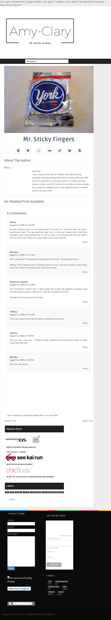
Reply (85, 242)
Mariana (14, 252)
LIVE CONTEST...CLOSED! (16, 452)
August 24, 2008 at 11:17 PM (22, 255)
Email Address (53, 538)
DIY (7, 492)
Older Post (88, 420)
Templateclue (49, 614)
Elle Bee (13, 357)
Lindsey (13, 333)
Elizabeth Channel (19, 281)
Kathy (13, 222)
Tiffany (13, 311)
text (51, 557)
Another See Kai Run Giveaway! (19, 464)
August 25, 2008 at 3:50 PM (22, 336)
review (18, 492)
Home (12, 499)
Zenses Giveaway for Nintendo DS (21, 447)
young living (35, 492)
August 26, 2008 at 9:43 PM (22, 360)
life (12, 492)
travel (26, 492)
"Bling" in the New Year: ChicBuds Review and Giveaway (30, 477)
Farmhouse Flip (62, 581)
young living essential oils (53, 492)
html (51, 551)
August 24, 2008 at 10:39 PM (22, 225)
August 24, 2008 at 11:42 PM (22, 284)
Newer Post (10, 420)
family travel (54, 587)
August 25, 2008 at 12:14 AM (22, 314)
